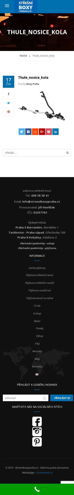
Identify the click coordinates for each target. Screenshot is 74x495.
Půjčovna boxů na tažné (39, 298)
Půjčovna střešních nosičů (39, 283)
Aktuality (37, 351)
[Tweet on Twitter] (22, 131)
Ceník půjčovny (37, 268)
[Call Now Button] (37, 489)
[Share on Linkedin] (55, 131)
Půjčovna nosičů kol (39, 290)
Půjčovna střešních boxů (39, 275)
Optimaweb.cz (44, 472)
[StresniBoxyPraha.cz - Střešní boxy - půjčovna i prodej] (25, 6)
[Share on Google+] (42, 131)
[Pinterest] (8, 111)
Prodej (39, 328)
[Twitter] (8, 103)
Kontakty (37, 366)
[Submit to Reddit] (35, 131)
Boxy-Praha (33, 84)
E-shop (37, 313)
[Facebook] (9, 94)
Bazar (37, 321)
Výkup (39, 336)
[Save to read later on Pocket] (49, 131)
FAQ (37, 343)
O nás (37, 305)
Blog (37, 359)
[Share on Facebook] (28, 131)
